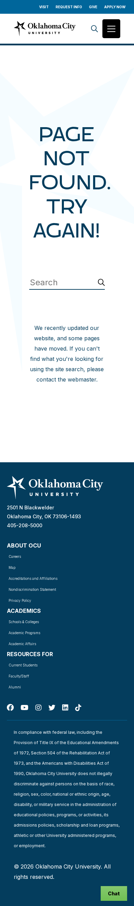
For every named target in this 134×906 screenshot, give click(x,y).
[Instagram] (38, 708)
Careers (15, 556)
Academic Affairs (22, 644)
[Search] (94, 28)
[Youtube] (25, 708)
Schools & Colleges (24, 622)
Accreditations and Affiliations (33, 578)
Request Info (69, 7)
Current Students (23, 665)
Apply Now (114, 7)
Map (12, 567)
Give (93, 7)
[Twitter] (51, 708)
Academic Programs (24, 633)
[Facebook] (10, 708)
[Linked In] (65, 708)
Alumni (15, 687)
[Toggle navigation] (111, 28)
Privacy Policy (20, 600)
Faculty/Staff (19, 676)
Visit (44, 7)
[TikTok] (78, 708)
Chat (114, 893)
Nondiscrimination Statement (32, 589)
